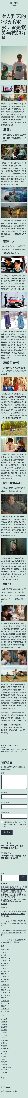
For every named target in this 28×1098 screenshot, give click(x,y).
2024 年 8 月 (5, 950)
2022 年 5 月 (5, 1008)
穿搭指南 (4, 1035)
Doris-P (5, 940)
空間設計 (4, 1038)
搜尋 (2, 874)
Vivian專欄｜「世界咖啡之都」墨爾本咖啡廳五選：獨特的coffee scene (13, 900)
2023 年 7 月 (5, 971)
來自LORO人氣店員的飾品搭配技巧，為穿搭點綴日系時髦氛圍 (13, 913)
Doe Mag (14, 3)
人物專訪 (4, 1032)
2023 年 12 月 (5, 958)
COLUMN (4, 1072)
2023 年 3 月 (5, 982)
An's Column (5, 1048)
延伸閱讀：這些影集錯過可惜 (11, 725)
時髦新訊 (4, 1024)
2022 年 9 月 (5, 998)
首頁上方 (12, 749)
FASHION (4, 1022)
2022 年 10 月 (5, 995)
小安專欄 (4, 904)
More (18, 749)
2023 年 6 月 (5, 974)
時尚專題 (4, 1064)
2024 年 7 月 (5, 952)
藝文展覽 (4, 1027)
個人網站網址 (5, 812)
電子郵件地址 (5, 802)
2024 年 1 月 (5, 955)
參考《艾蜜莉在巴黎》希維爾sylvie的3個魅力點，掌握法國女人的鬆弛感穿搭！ (14, 888)
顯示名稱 (4, 792)
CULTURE (24, 749)
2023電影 (7, 751)
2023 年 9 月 (5, 966)
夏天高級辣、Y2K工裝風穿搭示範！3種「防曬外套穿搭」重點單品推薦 (13, 892)
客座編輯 (4, 1019)
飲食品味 (4, 1062)
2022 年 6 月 (5, 1006)
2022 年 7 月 (5, 1003)
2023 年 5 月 (5, 976)
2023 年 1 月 (5, 987)
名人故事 (4, 1051)
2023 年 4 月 (5, 979)
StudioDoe (4, 1040)
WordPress (10, 1091)
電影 (12, 751)
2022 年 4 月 (5, 1011)
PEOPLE (3, 1075)
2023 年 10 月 (5, 963)
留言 (3, 773)
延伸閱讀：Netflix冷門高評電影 (12, 727)
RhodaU (5, 911)
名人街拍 (4, 1054)
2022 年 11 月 (5, 992)
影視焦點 (6, 749)
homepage (6, 921)
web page (6, 930)
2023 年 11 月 (5, 960)
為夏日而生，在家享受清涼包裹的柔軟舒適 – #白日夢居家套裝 (13, 896)
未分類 (3, 1078)
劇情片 (21, 751)
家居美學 (4, 1056)
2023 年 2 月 (5, 984)
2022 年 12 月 (5, 990)
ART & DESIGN (6, 1067)
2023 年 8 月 (5, 968)
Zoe (5, 747)
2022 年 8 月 (5, 1001)
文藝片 (16, 751)
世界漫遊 (4, 1046)
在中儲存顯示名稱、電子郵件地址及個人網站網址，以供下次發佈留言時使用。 (15, 824)
